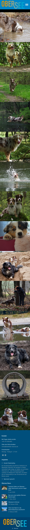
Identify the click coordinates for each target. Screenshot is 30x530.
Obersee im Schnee (13, 502)
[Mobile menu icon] (26, 4)
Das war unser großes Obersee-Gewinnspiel (17, 496)
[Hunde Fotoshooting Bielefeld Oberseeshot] (15, 296)
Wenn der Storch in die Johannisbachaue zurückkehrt (16, 508)
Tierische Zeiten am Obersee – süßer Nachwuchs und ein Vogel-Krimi (17, 488)
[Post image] (4, 488)
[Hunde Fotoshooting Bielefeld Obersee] (15, 27)
